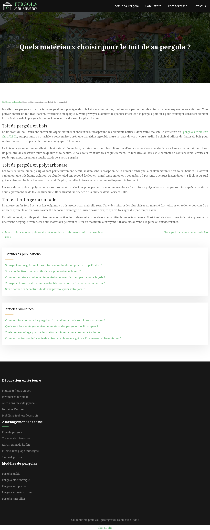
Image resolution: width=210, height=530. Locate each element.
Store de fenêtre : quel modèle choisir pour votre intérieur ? (43, 271)
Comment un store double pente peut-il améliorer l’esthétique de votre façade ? (55, 277)
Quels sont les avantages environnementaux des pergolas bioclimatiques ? (51, 326)
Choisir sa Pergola (126, 6)
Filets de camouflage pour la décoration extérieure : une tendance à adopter (53, 332)
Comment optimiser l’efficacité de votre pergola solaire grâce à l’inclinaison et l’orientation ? (63, 338)
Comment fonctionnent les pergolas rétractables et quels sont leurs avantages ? (55, 320)
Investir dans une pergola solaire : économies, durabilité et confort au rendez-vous (54, 235)
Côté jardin (153, 6)
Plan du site (105, 528)
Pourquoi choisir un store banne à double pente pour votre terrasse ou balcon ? (55, 283)
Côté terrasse (177, 6)
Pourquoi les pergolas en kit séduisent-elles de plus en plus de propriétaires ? (54, 265)
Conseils (200, 6)
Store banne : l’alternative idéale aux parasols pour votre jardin (45, 289)
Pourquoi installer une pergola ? (184, 232)
